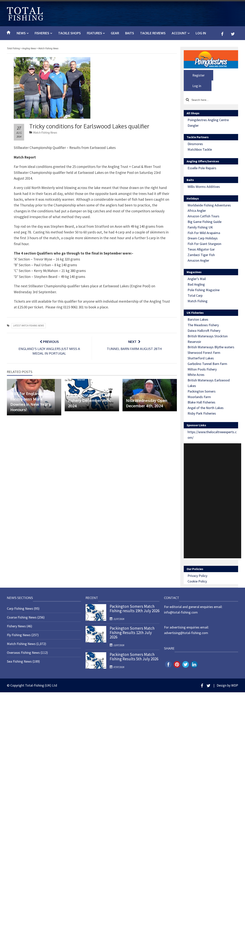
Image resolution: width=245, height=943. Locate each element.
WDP (234, 685)
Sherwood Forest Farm (204, 352)
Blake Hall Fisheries (201, 402)
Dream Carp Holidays (203, 238)
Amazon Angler (198, 260)
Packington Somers (202, 391)
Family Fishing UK (200, 227)
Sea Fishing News (19, 661)
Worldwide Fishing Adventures (209, 205)
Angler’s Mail (197, 279)
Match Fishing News (45, 132)
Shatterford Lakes (201, 358)
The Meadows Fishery (203, 325)
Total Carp (195, 295)
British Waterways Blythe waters (211, 347)
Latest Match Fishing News (28, 325)
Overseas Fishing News (23, 652)
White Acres (196, 374)
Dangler (193, 125)
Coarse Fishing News (22, 617)
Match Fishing (197, 301)
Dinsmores (195, 144)
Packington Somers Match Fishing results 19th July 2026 (134, 608)
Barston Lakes (198, 319)
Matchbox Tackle (200, 149)
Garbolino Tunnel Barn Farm (207, 363)
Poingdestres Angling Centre (208, 120)
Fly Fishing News (19, 635)
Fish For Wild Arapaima (204, 233)
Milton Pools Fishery (202, 369)
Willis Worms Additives (204, 186)
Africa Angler (197, 210)
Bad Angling (196, 284)
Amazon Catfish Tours (203, 216)
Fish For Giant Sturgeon (204, 244)
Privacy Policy (197, 575)
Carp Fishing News (20, 608)
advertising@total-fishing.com (186, 633)
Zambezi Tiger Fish (201, 255)
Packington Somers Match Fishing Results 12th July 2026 (132, 633)
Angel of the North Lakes (206, 408)
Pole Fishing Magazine (204, 290)
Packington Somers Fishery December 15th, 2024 (89, 400)
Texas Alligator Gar (201, 249)
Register (198, 75)
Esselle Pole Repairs (202, 168)
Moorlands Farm (199, 397)
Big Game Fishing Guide (204, 221)
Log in (201, 33)
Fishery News (16, 626)
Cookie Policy (197, 581)
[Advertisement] (212, 500)
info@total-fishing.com (181, 612)
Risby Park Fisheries (202, 413)
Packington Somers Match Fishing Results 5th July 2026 (134, 656)
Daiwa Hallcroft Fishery (204, 330)
